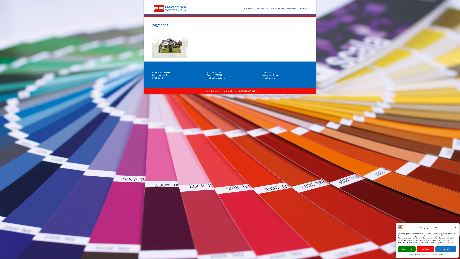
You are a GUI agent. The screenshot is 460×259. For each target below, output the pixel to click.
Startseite (248, 9)
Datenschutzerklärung (429, 254)
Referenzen (292, 9)
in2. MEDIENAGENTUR (246, 91)
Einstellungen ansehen (446, 249)
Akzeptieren (407, 249)
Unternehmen (277, 9)
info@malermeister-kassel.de (218, 78)
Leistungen (261, 9)
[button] (455, 227)
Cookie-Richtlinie (414, 254)
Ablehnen (425, 249)
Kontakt (304, 9)
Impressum (441, 254)
